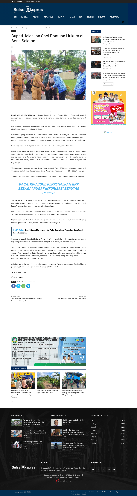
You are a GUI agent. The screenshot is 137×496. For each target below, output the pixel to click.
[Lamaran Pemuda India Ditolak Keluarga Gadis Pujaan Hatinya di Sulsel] (16, 433)
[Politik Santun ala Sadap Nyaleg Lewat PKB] (56, 422)
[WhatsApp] (23, 286)
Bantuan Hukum (21, 282)
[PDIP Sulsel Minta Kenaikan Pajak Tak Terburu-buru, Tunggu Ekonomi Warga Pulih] (96, 64)
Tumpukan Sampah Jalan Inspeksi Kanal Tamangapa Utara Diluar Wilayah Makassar (34, 422)
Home (13, 28)
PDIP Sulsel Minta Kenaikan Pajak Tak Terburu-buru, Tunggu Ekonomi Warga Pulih (114, 64)
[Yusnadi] (12, 277)
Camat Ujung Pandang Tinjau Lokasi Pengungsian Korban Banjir (33, 444)
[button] (123, 22)
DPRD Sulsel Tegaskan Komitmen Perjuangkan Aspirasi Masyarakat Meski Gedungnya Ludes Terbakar (114, 75)
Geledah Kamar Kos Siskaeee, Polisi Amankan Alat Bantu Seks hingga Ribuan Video (73, 445)
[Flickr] (103, 469)
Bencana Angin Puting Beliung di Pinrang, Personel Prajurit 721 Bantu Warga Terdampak (73, 393)
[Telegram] (28, 286)
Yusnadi (20, 277)
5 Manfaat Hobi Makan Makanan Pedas (72, 299)
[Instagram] (109, 469)
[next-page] (16, 401)
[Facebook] (13, 286)
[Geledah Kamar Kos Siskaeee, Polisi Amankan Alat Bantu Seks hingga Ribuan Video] (56, 445)
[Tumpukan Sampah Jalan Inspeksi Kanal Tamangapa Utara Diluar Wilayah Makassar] (16, 422)
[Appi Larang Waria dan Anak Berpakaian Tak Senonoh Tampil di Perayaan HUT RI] (96, 39)
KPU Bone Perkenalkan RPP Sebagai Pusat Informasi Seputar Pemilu (48, 188)
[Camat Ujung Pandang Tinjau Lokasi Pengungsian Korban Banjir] (16, 444)
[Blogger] (93, 469)
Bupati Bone (32, 282)
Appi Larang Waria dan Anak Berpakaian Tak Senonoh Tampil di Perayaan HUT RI (114, 39)
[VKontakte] (114, 469)
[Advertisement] (48, 322)
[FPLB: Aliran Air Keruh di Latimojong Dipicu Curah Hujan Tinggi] (48, 380)
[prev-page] (12, 401)
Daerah (18, 28)
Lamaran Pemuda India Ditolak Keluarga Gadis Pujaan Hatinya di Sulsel (34, 433)
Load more (107, 84)
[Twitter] (18, 286)
